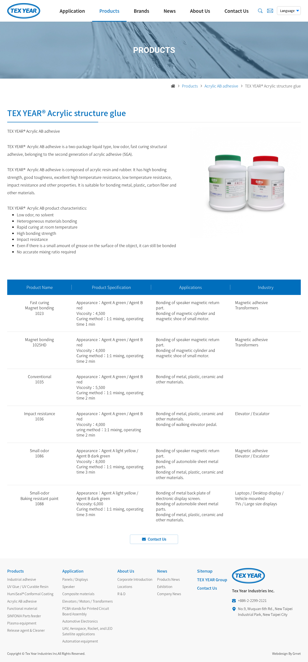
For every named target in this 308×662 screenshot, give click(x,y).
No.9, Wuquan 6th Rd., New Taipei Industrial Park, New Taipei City (265, 611)
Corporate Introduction (134, 579)
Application (72, 10)
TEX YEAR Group (212, 579)
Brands (141, 10)
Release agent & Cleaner (26, 630)
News (170, 10)
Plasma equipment (21, 623)
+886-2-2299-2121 (252, 600)
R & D (121, 593)
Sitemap (204, 571)
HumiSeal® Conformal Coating (30, 593)
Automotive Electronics (80, 621)
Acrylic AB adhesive (221, 86)
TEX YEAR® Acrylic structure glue (273, 86)
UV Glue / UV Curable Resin (27, 586)
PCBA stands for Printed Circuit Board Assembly (85, 611)
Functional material (22, 608)
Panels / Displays (75, 579)
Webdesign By (282, 653)
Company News (169, 593)
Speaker (68, 586)
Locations (124, 586)
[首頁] (173, 86)
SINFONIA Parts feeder (24, 615)
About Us (200, 10)
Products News (168, 579)
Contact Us (237, 10)
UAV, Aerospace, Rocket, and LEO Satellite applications (87, 631)
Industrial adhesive (21, 579)
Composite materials (78, 593)
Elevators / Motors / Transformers (87, 601)
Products (109, 10)
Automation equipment (80, 641)
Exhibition (164, 586)
